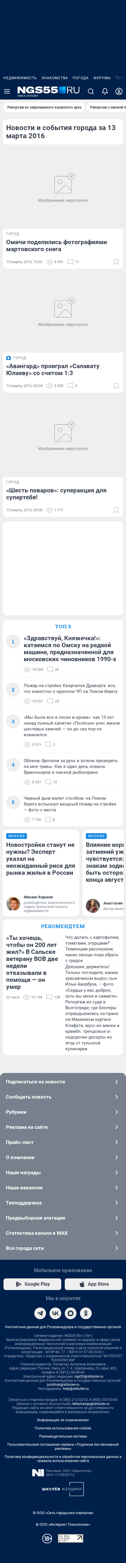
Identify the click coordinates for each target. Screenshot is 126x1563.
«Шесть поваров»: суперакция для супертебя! (56, 494)
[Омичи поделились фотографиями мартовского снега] (63, 189)
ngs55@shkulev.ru (88, 1376)
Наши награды (23, 1172)
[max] (70, 1313)
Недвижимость (20, 78)
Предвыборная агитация (35, 1218)
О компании (20, 1157)
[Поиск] (91, 91)
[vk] (55, 1313)
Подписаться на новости (35, 1082)
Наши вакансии (24, 1188)
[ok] (86, 1313)
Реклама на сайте (27, 1127)
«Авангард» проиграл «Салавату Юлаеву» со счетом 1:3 (53, 370)
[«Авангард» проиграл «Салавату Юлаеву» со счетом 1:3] (63, 313)
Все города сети (25, 1248)
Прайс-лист (20, 1142)
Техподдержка (24, 1203)
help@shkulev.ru (76, 1389)
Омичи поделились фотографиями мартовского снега (56, 246)
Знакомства (55, 78)
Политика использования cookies (63, 1428)
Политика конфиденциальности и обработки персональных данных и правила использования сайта (63, 1459)
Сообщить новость (28, 1097)
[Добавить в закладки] (116, 261)
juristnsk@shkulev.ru (63, 1385)
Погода (81, 78)
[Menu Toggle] (7, 91)
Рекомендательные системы (63, 1436)
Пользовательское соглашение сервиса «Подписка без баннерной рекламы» (63, 1447)
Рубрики (16, 1112)
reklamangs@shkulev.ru (91, 1404)
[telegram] (40, 1313)
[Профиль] (119, 91)
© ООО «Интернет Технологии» (63, 1524)
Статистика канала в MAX (37, 1233)
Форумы (102, 78)
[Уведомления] (105, 91)
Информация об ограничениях (63, 1420)
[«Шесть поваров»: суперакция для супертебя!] (63, 437)
